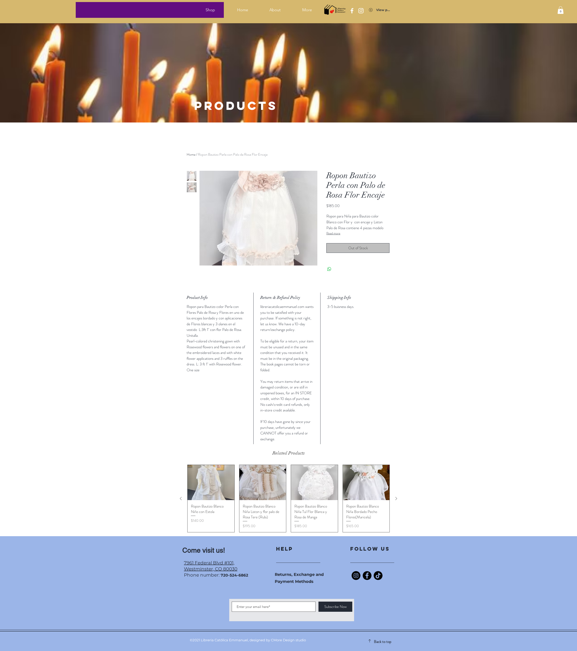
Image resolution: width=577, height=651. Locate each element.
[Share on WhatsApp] (329, 269)
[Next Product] (396, 498)
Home (191, 154)
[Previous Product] (180, 498)
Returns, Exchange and (299, 574)
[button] (560, 10)
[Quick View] (211, 482)
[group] (288, 498)
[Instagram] (356, 575)
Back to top (382, 641)
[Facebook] (367, 575)
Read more (333, 233)
